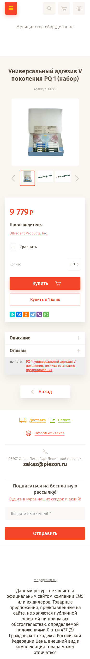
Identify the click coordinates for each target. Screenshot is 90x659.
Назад (45, 391)
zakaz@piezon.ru (45, 464)
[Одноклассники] (26, 314)
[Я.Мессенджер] (12, 314)
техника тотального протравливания (50, 368)
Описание (20, 338)
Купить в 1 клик (45, 299)
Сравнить (28, 247)
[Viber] (39, 314)
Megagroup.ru (45, 580)
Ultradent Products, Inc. (29, 233)
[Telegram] (33, 314)
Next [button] (77, 178)
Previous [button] (13, 178)
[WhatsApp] (46, 314)
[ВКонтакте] (19, 314)
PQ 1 (29, 362)
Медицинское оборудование (45, 27)
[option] (45, 132)
